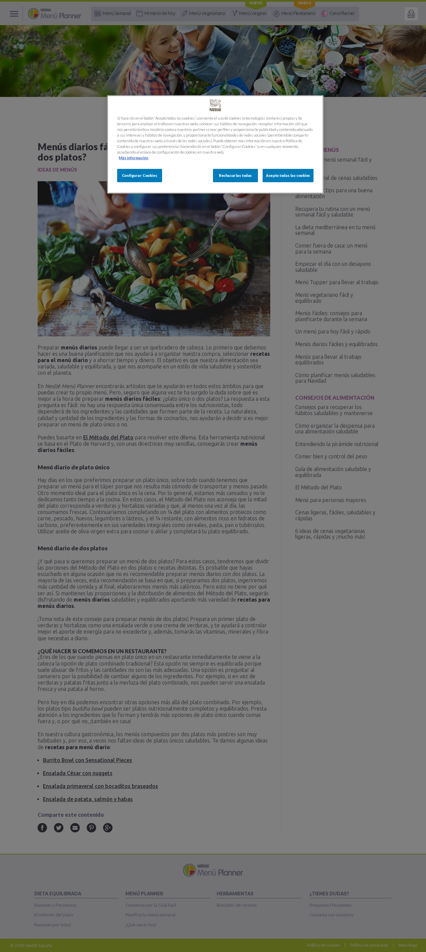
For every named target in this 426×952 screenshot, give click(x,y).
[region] (215, 144)
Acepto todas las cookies (288, 175)
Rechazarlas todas (235, 175)
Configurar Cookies (139, 175)
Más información (133, 158)
